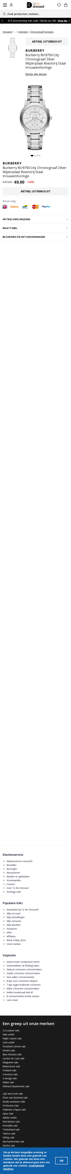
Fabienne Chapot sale (14, 1109)
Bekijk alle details (36, 74)
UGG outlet (9, 1042)
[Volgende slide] (69, 21)
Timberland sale (11, 1129)
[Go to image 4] (39, 155)
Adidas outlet (10, 1117)
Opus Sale (8, 1113)
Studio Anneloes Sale (14, 1101)
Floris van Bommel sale (15, 1097)
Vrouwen (7, 31)
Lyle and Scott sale (13, 1093)
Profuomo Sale (11, 1105)
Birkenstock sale (11, 1066)
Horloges (23, 31)
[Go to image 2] (35, 155)
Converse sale (10, 1074)
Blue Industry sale (12, 1054)
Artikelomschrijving (16, 219)
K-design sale (10, 1078)
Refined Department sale (16, 1086)
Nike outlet (8, 1034)
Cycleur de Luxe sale (13, 1058)
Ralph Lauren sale (12, 1038)
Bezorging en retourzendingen (24, 236)
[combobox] (35, 14)
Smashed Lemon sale (14, 1046)
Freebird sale (9, 1070)
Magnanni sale (10, 1062)
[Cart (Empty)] (65, 5)
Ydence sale (9, 1133)
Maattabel (10, 228)
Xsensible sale (10, 1125)
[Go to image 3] (37, 155)
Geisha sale (9, 1145)
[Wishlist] (59, 5)
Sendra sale (9, 1050)
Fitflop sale (8, 1137)
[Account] (11, 5)
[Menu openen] (5, 5)
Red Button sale (11, 1121)
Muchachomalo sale (13, 1141)
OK (61, 1161)
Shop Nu (62, 20)
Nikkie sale (8, 1082)
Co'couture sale (11, 1030)
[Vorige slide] (2, 21)
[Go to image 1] (32, 155)
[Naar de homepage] (35, 5)
